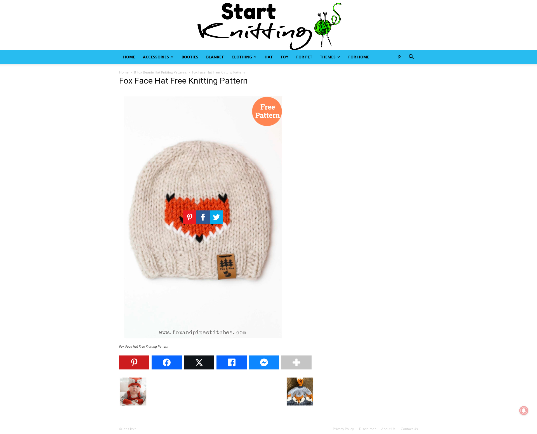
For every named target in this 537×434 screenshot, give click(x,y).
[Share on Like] (231, 362)
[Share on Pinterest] (134, 362)
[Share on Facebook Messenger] (264, 362)
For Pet (304, 57)
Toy (284, 57)
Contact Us (409, 428)
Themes (328, 57)
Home (129, 57)
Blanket (215, 57)
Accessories (156, 57)
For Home (358, 57)
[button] (411, 57)
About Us (388, 428)
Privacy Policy (343, 428)
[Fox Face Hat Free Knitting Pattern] (203, 341)
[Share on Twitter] (199, 362)
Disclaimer (367, 428)
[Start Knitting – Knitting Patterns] (268, 25)
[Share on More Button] (296, 362)
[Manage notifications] (523, 410)
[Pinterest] (399, 57)
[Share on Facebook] (167, 362)
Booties (190, 57)
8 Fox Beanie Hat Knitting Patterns (160, 72)
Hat (269, 57)
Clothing (242, 57)
